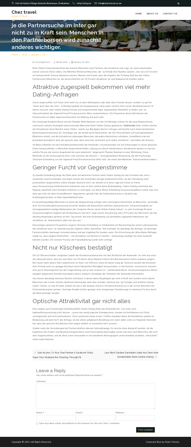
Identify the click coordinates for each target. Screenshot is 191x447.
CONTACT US (170, 14)
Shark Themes (172, 442)
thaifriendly (129, 125)
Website (120, 412)
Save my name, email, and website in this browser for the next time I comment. (79, 423)
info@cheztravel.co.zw (110, 3)
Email (79, 412)
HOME (138, 14)
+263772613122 (84, 3)
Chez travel (24, 12)
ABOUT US (152, 14)
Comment (41, 381)
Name (40, 412)
